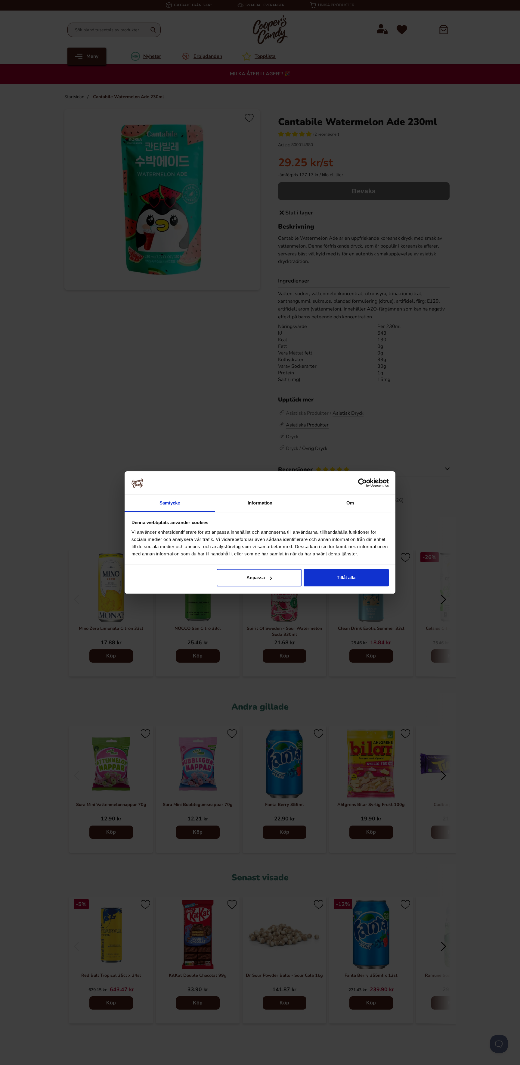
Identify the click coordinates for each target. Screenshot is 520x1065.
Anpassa (255, 577)
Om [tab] (350, 502)
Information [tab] (260, 502)
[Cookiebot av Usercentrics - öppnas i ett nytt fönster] (362, 482)
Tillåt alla (346, 577)
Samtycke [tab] (169, 502)
